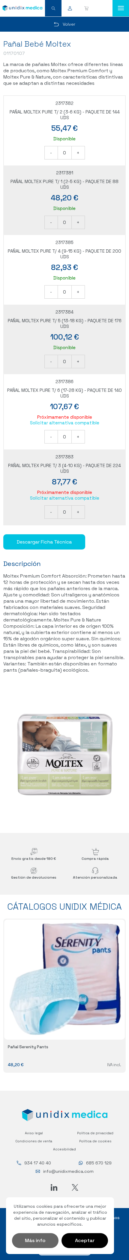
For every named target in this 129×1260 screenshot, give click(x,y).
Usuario (70, 8)
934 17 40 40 (37, 1163)
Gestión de (33, 877)
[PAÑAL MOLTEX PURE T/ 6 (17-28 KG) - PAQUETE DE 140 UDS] (64, 754)
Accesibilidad (64, 1149)
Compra (95, 858)
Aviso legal (34, 1133)
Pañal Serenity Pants (28, 1046)
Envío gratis (33, 858)
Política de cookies (95, 1141)
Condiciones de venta (33, 1141)
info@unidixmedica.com (68, 1171)
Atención (95, 877)
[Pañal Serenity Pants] (64, 980)
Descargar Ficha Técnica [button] (44, 542)
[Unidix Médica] (22, 8)
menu (120, 8)
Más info (35, 1240)
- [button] (51, 153)
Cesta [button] (86, 8)
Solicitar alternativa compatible (64, 423)
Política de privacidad (95, 1133)
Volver (69, 24)
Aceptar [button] (84, 1240)
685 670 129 (99, 1163)
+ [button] (78, 153)
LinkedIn (54, 1187)
